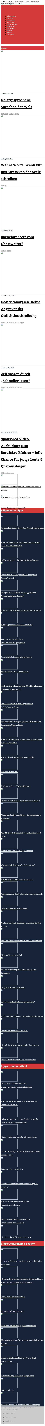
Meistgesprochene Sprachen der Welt (16, 103)
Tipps (17, 114)
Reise (9, 32)
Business (10, 28)
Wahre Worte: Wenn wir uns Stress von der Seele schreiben (21, 172)
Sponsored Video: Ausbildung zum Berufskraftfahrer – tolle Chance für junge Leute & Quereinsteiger (21, 453)
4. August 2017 (7, 159)
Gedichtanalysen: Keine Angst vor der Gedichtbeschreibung (20, 309)
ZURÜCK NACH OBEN (10, 1409)
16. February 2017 (8, 296)
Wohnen (10, 22)
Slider (17, 323)
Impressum (10, 1413)
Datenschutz (10, 1417)
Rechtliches (10, 1421)
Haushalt (11, 20)
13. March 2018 (7, 94)
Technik (10, 34)
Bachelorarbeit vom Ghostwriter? (17, 240)
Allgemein (11, 16)
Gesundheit (12, 24)
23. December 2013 (9, 432)
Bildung (11, 114)
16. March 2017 (7, 231)
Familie (10, 18)
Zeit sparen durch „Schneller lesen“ (15, 377)
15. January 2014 (7, 367)
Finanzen (11, 26)
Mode (9, 30)
